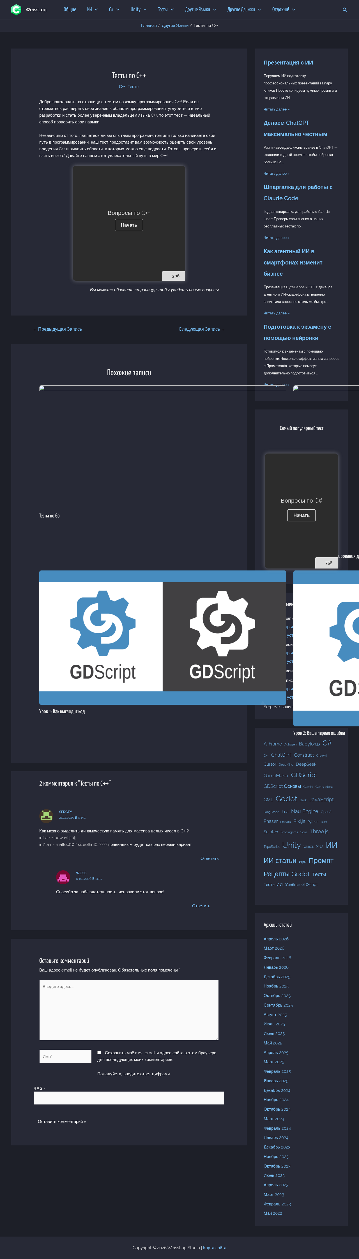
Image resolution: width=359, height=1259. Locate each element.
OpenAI (326, 812)
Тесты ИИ (273, 884)
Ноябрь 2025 (276, 986)
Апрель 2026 (276, 939)
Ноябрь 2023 (276, 1156)
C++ (266, 755)
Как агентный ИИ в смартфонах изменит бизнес (293, 262)
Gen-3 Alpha (324, 786)
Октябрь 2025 (277, 995)
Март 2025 (274, 1061)
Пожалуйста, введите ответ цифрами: (134, 1073)
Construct (304, 755)
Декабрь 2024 (277, 1090)
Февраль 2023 (277, 1204)
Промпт (321, 861)
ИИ (332, 845)
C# (327, 743)
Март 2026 (274, 948)
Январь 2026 (276, 967)
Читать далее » (276, 109)
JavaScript (321, 799)
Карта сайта (214, 1247)
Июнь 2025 (274, 1033)
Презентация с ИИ (288, 62)
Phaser (271, 821)
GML (268, 799)
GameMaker (276, 775)
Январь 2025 (276, 1080)
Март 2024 (274, 1118)
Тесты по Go (49, 516)
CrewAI (321, 755)
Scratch (271, 831)
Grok (303, 800)
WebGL (308, 846)
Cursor (270, 764)
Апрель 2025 (276, 1052)
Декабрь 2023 (277, 1147)
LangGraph (271, 812)
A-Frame (273, 744)
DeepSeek (306, 764)
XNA (319, 846)
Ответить (210, 858)
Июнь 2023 (274, 1175)
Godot (286, 798)
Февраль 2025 (277, 1071)
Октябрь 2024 (277, 1109)
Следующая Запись (202, 329)
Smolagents (289, 832)
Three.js (319, 831)
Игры (302, 862)
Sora (303, 832)
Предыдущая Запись (57, 329)
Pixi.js (299, 821)
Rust (324, 821)
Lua (285, 811)
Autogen (290, 744)
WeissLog (36, 9)
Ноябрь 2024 (276, 1099)
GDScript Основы (282, 786)
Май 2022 (273, 1213)
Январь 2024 (276, 1137)
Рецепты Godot (287, 874)
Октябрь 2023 (277, 1166)
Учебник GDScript (301, 884)
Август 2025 (275, 1014)
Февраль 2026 (277, 957)
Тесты (133, 86)
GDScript (304, 775)
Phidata (285, 821)
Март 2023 (274, 1194)
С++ (122, 86)
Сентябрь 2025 (278, 1005)
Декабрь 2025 (277, 976)
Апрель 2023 (276, 1184)
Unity (291, 845)
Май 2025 (273, 1043)
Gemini (308, 786)
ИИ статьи (280, 860)
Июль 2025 (274, 1023)
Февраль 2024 (277, 1128)
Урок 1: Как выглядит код (62, 711)
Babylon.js (309, 744)
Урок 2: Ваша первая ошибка (319, 733)
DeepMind (286, 764)
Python (313, 822)
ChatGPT (281, 755)
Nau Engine (304, 811)
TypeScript (272, 846)
